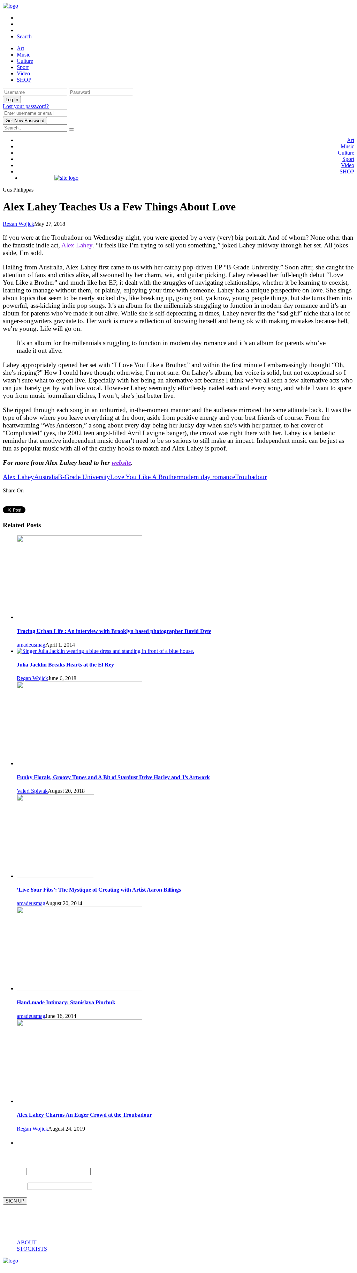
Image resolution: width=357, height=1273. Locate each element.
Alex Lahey (76, 245)
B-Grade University (84, 477)
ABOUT (27, 1242)
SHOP (24, 80)
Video (23, 73)
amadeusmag (31, 645)
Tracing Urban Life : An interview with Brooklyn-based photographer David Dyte (114, 631)
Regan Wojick (18, 224)
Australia (46, 477)
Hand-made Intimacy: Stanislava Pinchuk (66, 1002)
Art (20, 48)
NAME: (13, 1171)
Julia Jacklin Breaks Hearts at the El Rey (65, 665)
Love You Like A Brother (144, 477)
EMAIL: (15, 1185)
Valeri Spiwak (32, 791)
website (121, 462)
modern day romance (206, 477)
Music (23, 55)
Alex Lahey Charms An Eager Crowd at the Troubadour (84, 1115)
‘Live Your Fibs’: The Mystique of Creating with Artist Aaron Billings (99, 890)
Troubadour (251, 477)
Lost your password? (26, 106)
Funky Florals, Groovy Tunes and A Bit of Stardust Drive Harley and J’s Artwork (113, 777)
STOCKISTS (32, 1249)
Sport (23, 67)
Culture (25, 61)
